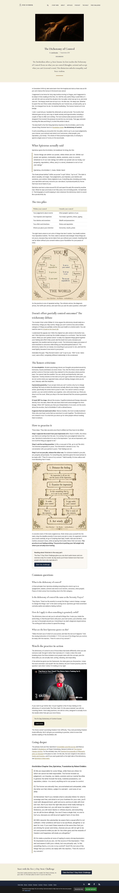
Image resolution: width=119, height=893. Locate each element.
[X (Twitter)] (84, 884)
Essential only (79, 889)
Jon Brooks (54, 53)
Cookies (50, 884)
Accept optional (90, 889)
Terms (54, 884)
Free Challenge (95, 5)
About (63, 5)
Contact (40, 884)
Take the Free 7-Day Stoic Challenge (77, 872)
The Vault (85, 5)
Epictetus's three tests (42, 758)
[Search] (48, 5)
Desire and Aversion (38, 756)
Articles (69, 5)
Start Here (55, 5)
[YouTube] (89, 884)
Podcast (77, 5)
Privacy (45, 884)
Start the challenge (43, 564)
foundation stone (57, 127)
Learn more (39, 723)
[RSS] (99, 884)
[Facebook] (94, 884)
